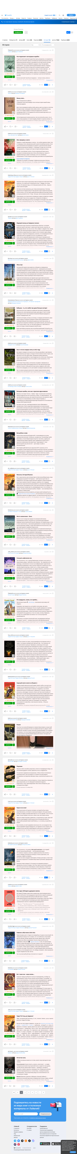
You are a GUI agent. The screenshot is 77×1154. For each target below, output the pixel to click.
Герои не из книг (22, 808)
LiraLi (9, 801)
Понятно (73, 1152)
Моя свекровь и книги (23, 140)
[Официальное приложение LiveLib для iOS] (57, 1143)
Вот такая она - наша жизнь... (26, 974)
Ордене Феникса (34, 941)
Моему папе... (21, 98)
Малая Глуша (11, 595)
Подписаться (45, 1114)
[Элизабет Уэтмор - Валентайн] (9, 766)
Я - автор (29, 1130)
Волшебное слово (22, 433)
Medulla (10, 968)
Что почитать (4, 18)
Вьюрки (10, 1053)
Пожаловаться (44, 1128)
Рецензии (35, 18)
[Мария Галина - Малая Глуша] (9, 600)
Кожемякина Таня (12, 300)
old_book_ (10, 1051)
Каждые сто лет (12, 344)
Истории (47, 40)
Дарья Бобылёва (20, 1053)
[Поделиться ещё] (69, 32)
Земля (9, 93)
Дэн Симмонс (19, 51)
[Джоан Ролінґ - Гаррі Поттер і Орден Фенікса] (9, 683)
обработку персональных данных (38, 1118)
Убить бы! (20, 265)
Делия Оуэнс (25, 135)
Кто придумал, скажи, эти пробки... (27, 600)
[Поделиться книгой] (14, 77)
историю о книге (24, 50)
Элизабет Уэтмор (22, 761)
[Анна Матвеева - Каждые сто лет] (9, 349)
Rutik (9, 718)
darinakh (10, 760)
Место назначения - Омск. (24, 516)
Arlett (9, 92)
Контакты (16, 1130)
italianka (10, 843)
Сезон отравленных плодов (15, 428)
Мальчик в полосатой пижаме (16, 260)
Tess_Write (11, 635)
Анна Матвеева (24, 344)
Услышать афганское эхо (24, 558)
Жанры (12, 18)
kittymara (10, 426)
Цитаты (41, 18)
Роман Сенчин (21, 969)
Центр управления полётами (47, 1132)
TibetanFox (11, 50)
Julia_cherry (11, 551)
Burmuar (10, 258)
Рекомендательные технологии (22, 1150)
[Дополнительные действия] (53, 50)
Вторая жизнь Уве (12, 719)
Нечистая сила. (21, 1058)
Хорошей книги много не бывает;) (27, 683)
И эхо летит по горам (13, 553)
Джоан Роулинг (33, 927)
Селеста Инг (29, 386)
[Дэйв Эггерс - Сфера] (9, 891)
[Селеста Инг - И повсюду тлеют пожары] (9, 391)
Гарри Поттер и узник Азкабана (26, 493)
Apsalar (10, 216)
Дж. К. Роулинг (31, 636)
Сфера (9, 886)
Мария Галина (22, 595)
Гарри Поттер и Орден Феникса (16, 927)
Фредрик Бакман (16, 303)
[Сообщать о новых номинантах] (26, 32)
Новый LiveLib (50, 15)
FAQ (15, 1133)
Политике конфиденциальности (68, 1149)
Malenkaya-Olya (12, 175)
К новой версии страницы (68, 21)
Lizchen (10, 884)
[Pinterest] (18, 1144)
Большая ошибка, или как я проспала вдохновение (32, 391)
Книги (29, 40)
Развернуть (49, 80)
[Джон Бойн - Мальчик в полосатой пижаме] (9, 265)
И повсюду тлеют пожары (14, 386)
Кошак (19, 724)
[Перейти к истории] (52, 85)
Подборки (47, 18)
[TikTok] (29, 1141)
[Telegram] (15, 1141)
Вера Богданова (31, 428)
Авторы (18, 18)
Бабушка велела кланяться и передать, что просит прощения (24, 301)
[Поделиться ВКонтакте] (67, 32)
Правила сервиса (18, 1132)
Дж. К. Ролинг (31, 176)
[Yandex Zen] (22, 1141)
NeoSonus (10, 510)
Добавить (8, 76)
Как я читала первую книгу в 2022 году (28, 349)
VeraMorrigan (11, 926)
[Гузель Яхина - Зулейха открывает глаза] (9, 516)
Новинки (66, 18)
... (39, 1092)
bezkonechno (11, 676)
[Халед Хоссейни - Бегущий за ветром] (9, 849)
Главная (29, 18)
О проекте (16, 1128)
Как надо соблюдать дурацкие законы (28, 891)
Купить (9, 79)
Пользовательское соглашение (48, 1133)
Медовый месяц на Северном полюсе (28, 223)
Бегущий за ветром (13, 844)
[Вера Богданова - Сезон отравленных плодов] (9, 433)
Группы (60, 18)
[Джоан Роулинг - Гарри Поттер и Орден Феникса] (9, 932)
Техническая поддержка (46, 1130)
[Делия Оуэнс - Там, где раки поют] (9, 140)
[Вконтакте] (18, 1141)
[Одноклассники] (26, 1141)
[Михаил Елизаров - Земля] (9, 98)
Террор (10, 51)
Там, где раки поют (13, 135)
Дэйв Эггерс (18, 886)
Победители (13, 40)
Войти (71, 15)
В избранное (18, 32)
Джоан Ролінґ (31, 678)
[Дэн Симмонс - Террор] (9, 56)
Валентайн (11, 761)
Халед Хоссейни (27, 553)
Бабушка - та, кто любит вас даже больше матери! (32, 308)
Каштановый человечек (23, 158)
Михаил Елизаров (20, 93)
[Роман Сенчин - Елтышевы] (9, 974)
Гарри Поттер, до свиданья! (25, 1016)
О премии (5, 40)
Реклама (29, 1128)
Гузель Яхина (28, 511)
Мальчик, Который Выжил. (25, 475)
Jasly (9, 1009)
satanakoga (31, 602)
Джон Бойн (31, 260)
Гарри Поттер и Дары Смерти (15, 176)
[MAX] (33, 1141)
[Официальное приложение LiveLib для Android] (45, 1143)
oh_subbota (11, 468)
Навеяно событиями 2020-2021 (26, 932)
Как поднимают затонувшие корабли (28, 56)
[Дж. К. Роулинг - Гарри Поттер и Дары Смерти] (9, 641)
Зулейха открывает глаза (14, 511)
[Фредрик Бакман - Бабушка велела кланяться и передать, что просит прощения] (9, 308)
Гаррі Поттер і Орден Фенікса (15, 678)
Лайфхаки (54, 18)
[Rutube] (15, 1144)
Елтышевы (10, 969)
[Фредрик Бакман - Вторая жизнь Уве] (9, 724)
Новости (24, 18)
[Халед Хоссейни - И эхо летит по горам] (9, 558)
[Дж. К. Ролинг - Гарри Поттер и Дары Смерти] (9, 181)
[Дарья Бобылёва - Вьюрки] (9, 1057)
